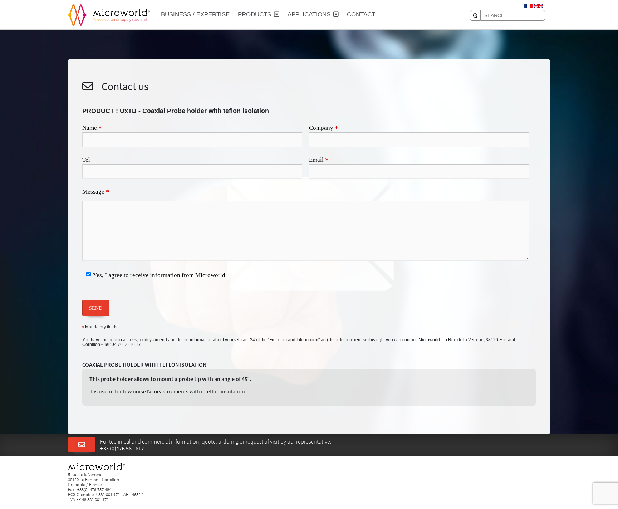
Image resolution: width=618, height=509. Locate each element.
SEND (95, 308)
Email (319, 160)
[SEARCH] (475, 15)
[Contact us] (81, 445)
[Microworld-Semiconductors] (77, 14)
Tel (86, 159)
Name (92, 128)
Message (95, 192)
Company (323, 128)
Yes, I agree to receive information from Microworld (159, 275)
